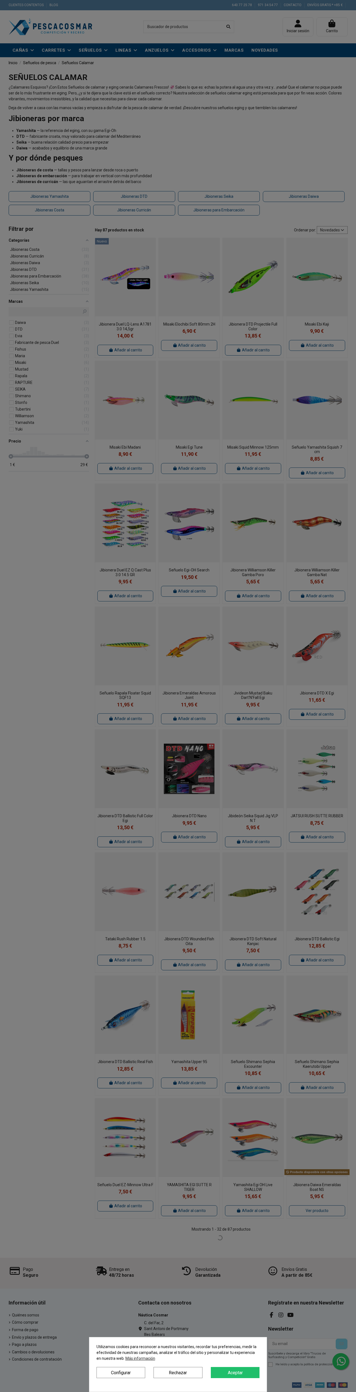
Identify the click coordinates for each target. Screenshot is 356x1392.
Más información (140, 1358)
